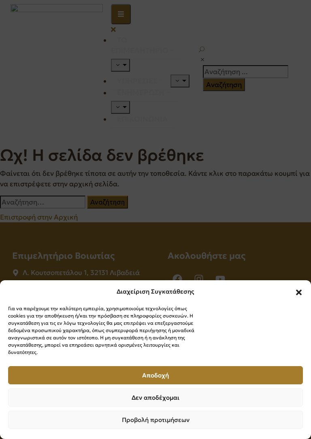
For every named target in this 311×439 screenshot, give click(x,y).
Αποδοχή (155, 375)
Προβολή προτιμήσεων (156, 420)
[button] (299, 292)
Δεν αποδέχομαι (155, 397)
